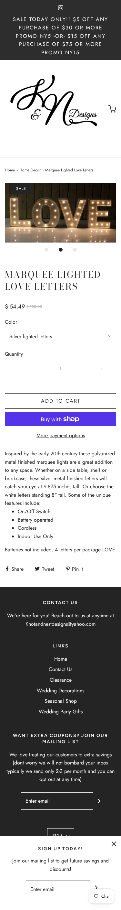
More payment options (60, 435)
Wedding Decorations (60, 690)
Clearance (61, 680)
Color (11, 322)
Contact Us (60, 669)
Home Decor (30, 170)
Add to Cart (60, 401)
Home (10, 170)
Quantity (14, 354)
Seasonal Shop (61, 701)
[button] (60, 213)
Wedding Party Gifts (61, 711)
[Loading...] (60, 213)
